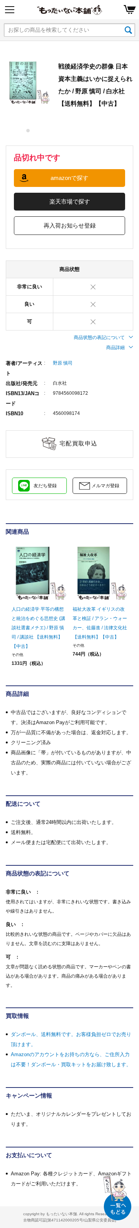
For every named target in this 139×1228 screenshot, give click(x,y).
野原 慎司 (63, 363)
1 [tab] (28, 130)
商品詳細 (115, 347)
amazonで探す (69, 178)
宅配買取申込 (78, 443)
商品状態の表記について (99, 337)
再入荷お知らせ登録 (70, 225)
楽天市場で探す (69, 201)
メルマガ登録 (105, 485)
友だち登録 (45, 485)
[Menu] (9, 9)
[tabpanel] (28, 82)
